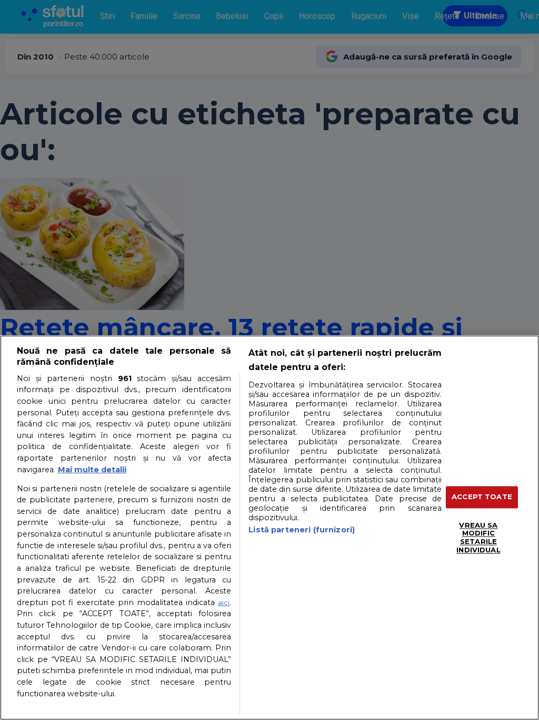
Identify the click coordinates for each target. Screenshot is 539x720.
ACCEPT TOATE (482, 497)
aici (223, 602)
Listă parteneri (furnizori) (301, 529)
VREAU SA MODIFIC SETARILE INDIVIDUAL (478, 537)
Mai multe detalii (92, 469)
